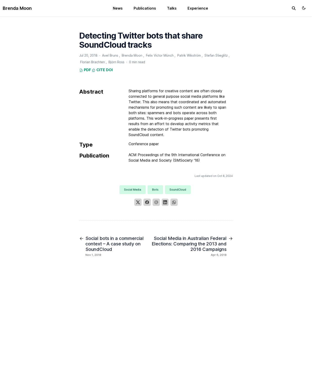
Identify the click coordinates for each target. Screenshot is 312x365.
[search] (293, 8)
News (118, 8)
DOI (109, 70)
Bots (155, 189)
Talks (172, 8)
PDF (87, 70)
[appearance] (304, 8)
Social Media (132, 189)
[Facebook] (147, 202)
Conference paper (144, 144)
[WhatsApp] (174, 202)
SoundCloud (177, 189)
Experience (198, 8)
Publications (145, 8)
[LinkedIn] (165, 202)
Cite (100, 70)
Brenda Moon (17, 8)
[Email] (156, 202)
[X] (138, 202)
